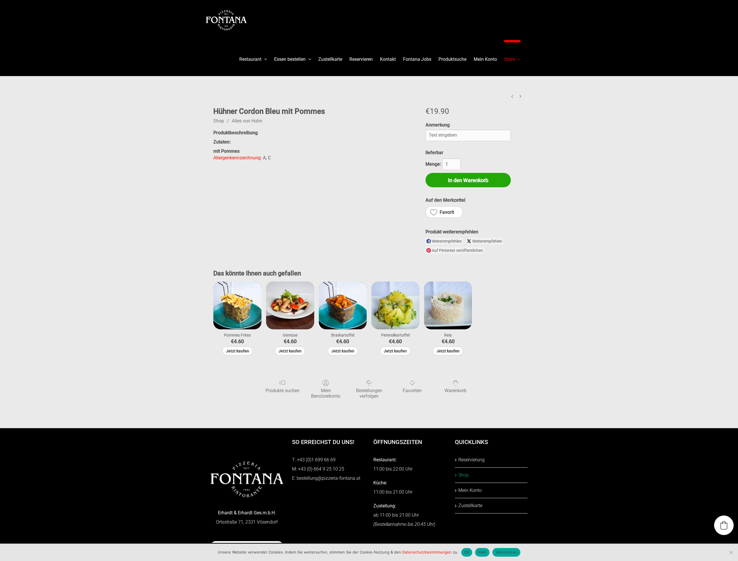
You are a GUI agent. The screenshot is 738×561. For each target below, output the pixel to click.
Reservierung (471, 459)
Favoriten (412, 390)
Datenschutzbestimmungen (427, 552)
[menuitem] (512, 96)
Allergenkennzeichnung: (237, 157)
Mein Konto (470, 490)
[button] (444, 212)
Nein (482, 552)
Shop (218, 121)
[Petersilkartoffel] (395, 306)
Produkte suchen (283, 390)
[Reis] (448, 306)
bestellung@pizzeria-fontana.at (328, 478)
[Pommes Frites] (237, 306)
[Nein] (731, 552)
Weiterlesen (506, 552)
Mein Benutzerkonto (325, 393)
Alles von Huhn (247, 121)
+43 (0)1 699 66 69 (316, 459)
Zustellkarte (470, 505)
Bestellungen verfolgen (369, 393)
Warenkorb (455, 390)
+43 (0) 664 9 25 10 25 (321, 469)
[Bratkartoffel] (343, 306)
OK (467, 552)
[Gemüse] (290, 306)
